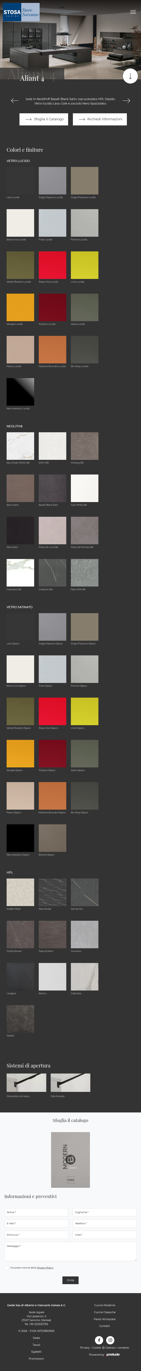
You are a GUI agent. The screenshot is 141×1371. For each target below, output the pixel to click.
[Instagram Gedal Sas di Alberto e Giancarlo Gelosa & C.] (110, 1340)
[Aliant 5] (126, 100)
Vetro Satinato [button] (19, 607)
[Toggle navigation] (133, 12)
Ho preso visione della (31, 1267)
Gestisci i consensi (117, 1347)
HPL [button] (10, 872)
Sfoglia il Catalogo (48, 119)
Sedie (36, 1338)
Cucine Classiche (104, 1312)
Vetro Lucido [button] (18, 161)
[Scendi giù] (130, 76)
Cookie (96, 1347)
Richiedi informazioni (104, 119)
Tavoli (36, 1345)
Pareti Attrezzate (104, 1319)
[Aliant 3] (14, 100)
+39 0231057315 (38, 1324)
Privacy (85, 1347)
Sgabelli (36, 1351)
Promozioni (36, 1358)
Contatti (104, 1326)
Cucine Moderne (104, 1305)
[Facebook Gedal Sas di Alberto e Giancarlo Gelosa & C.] (99, 1340)
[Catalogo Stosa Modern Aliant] (70, 1159)
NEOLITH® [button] (15, 426)
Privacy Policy (45, 1267)
